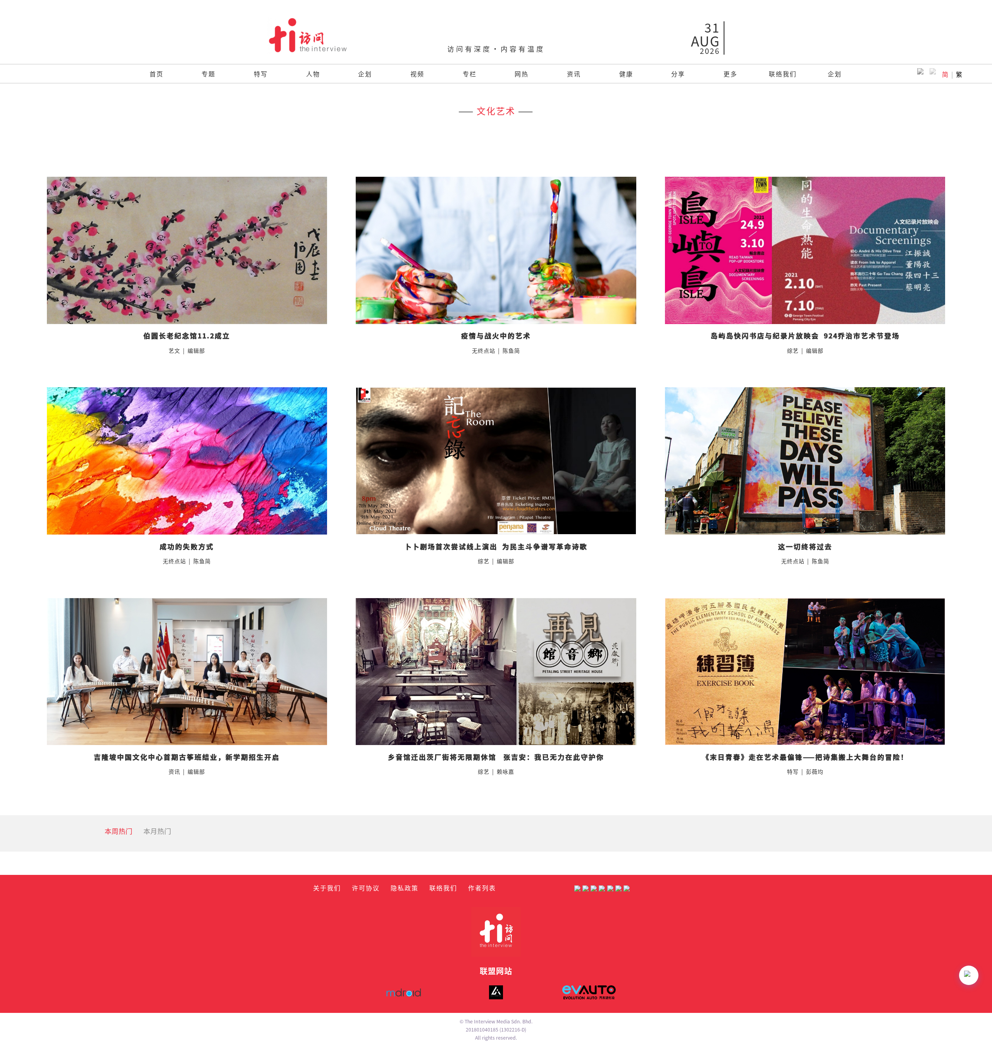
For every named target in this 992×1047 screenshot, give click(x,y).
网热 (522, 73)
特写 (261, 73)
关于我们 (327, 887)
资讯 (574, 73)
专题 (208, 73)
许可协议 (366, 887)
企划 (365, 73)
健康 (626, 73)
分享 (678, 73)
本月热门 (157, 831)
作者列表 (482, 887)
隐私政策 (404, 887)
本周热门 (119, 831)
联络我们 (783, 73)
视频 (417, 73)
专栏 (470, 73)
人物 (313, 73)
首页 (157, 73)
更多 (730, 73)
